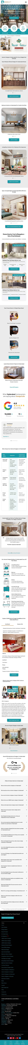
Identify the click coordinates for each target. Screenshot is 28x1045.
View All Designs (13, 750)
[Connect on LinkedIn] (20, 1038)
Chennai (3, 1006)
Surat (2, 1024)
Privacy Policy (13, 1035)
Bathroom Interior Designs (6, 963)
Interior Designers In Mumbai (7, 976)
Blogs (2, 980)
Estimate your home (14, 268)
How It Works (4, 927)
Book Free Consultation (14, 17)
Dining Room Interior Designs (7, 960)
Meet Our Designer (14, 139)
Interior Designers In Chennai (7, 971)
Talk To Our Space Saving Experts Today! (14, 226)
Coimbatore (3, 1009)
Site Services (4, 994)
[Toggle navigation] (26, 2)
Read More (6, 436)
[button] (12, 440)
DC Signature (5, 936)
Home (2, 35)
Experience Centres (5, 978)
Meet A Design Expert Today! (14, 720)
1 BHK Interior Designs (6, 938)
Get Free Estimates (14, 611)
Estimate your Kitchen (14, 298)
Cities (5, 35)
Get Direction (14, 674)
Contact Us (3, 991)
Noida (2, 1017)
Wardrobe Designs (5, 949)
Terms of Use (18, 1035)
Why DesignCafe (4, 987)
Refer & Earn (4, 983)
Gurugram (3, 1015)
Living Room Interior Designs (7, 956)
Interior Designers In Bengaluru (7, 969)
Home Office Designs (5, 947)
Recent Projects (4, 931)
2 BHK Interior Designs (6, 940)
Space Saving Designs (5, 951)
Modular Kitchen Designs (6, 945)
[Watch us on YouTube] (17, 1038)
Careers (3, 985)
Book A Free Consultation (14, 181)
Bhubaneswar (4, 1019)
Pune (2, 1014)
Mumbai (3, 1012)
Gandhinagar (4, 1022)
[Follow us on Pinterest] (13, 1038)
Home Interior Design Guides (7, 967)
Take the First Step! (14, 357)
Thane (7, 1012)
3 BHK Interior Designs (6, 942)
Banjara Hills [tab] (20, 624)
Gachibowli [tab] (7, 624)
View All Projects (14, 387)
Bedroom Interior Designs (6, 954)
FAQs (2, 989)
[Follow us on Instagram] (11, 1038)
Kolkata (3, 1018)
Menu (3, 923)
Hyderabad (3, 1005)
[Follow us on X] (15, 1038)
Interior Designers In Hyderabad (8, 974)
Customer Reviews (5, 965)
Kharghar (11, 1012)
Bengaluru (3, 1004)
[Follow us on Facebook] (8, 1038)
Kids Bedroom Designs (6, 958)
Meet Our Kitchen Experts (14, 96)
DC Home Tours (4, 934)
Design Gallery (4, 929)
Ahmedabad (3, 1021)
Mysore (2, 1008)
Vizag (2, 1011)
